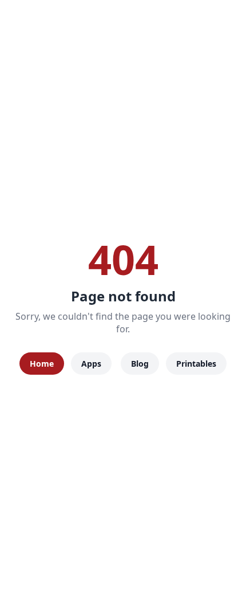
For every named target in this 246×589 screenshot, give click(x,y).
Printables (196, 363)
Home (42, 363)
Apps (91, 363)
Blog (140, 363)
